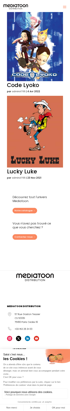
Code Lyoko (23, 85)
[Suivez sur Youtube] (36, 338)
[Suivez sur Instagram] (9, 338)
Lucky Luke (22, 171)
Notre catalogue (23, 210)
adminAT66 (18, 91)
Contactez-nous (23, 236)
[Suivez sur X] (18, 338)
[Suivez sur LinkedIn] (27, 338)
